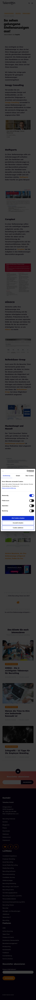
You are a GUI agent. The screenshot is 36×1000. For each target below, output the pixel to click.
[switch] (29, 500)
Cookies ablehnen (18, 527)
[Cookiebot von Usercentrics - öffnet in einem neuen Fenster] (26, 471)
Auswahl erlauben (18, 523)
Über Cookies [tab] (30, 475)
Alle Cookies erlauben (18, 518)
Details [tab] (18, 475)
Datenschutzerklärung (9, 488)
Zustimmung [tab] (6, 475)
